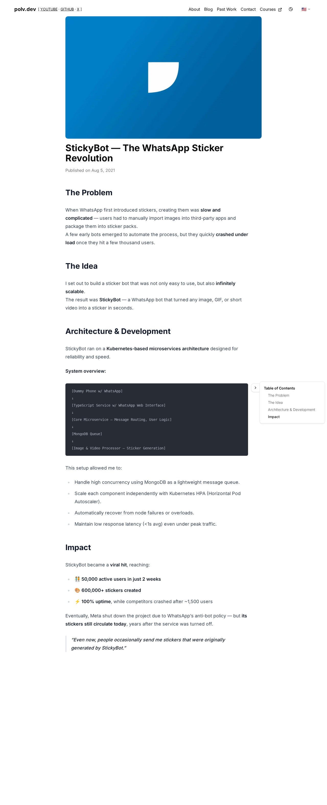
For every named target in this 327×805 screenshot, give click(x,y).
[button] (163, 77)
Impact (274, 416)
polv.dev (25, 9)
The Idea (275, 402)
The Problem (278, 395)
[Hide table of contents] (255, 387)
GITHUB (67, 9)
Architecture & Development (291, 409)
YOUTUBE (48, 9)
